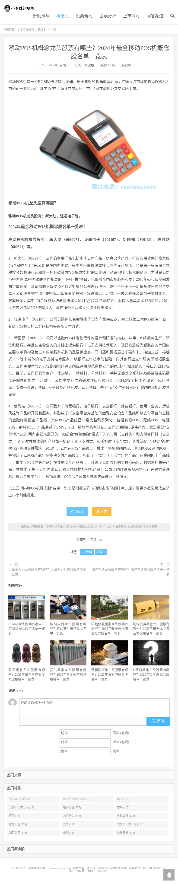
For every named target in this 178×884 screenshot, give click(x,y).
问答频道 (155, 16)
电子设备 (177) (72, 807)
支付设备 (87, 552)
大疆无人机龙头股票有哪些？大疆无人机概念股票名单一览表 (47, 572)
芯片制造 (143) (72, 815)
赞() (79, 511)
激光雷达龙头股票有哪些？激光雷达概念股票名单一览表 (131, 572)
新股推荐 (41, 16)
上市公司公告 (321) (20, 799)
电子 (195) (123, 799)
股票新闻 (84, 16)
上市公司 (131, 16)
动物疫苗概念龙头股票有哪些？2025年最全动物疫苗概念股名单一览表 (151, 628)
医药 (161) (15, 815)
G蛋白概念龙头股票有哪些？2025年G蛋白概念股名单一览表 (151, 674)
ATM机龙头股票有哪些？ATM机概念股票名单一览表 (26, 628)
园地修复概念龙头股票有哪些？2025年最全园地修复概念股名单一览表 (109, 628)
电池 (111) (69, 832)
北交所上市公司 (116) (130, 824)
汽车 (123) (69, 824)
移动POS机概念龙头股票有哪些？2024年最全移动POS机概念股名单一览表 (111, 526)
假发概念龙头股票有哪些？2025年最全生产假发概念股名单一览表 (26, 674)
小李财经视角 (19, 8)
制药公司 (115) (18, 832)
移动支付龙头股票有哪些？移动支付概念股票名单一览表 (68, 628)
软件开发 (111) (126, 832)
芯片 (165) (123, 807)
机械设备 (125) (126, 815)
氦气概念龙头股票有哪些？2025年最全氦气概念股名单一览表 (68, 674)
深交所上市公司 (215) (76, 799)
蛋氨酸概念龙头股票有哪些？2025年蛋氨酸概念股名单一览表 (109, 674)
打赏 (103, 511)
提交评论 (157, 721)
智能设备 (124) (18, 824)
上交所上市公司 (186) (22, 807)
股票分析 (107, 16)
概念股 (62, 16)
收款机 (101, 552)
